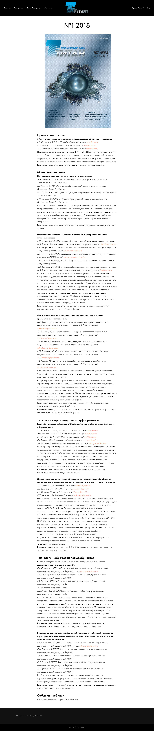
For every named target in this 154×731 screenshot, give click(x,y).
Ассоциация (18, 8)
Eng (148, 8)
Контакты (48, 8)
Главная (7, 8)
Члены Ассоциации (34, 8)
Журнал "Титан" (138, 8)
